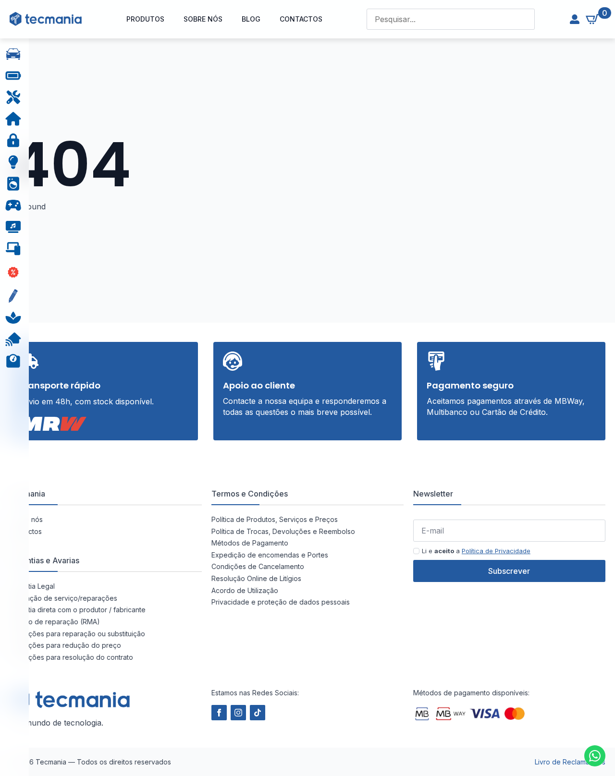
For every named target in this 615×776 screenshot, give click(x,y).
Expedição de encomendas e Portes (269, 555)
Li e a (476, 551)
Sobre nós (203, 19)
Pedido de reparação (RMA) (55, 622)
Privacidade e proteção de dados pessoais (280, 602)
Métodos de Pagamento (249, 543)
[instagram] (238, 712)
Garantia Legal (32, 586)
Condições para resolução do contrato (71, 657)
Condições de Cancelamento (257, 566)
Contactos (301, 19)
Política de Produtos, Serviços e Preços (274, 519)
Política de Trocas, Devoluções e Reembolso (283, 531)
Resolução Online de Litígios (256, 578)
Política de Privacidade (496, 551)
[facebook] (219, 712)
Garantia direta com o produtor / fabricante (78, 610)
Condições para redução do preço (65, 645)
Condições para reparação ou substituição (77, 634)
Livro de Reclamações (570, 762)
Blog (251, 19)
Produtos (145, 19)
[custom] (594, 755)
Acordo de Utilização (244, 590)
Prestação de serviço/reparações (63, 598)
